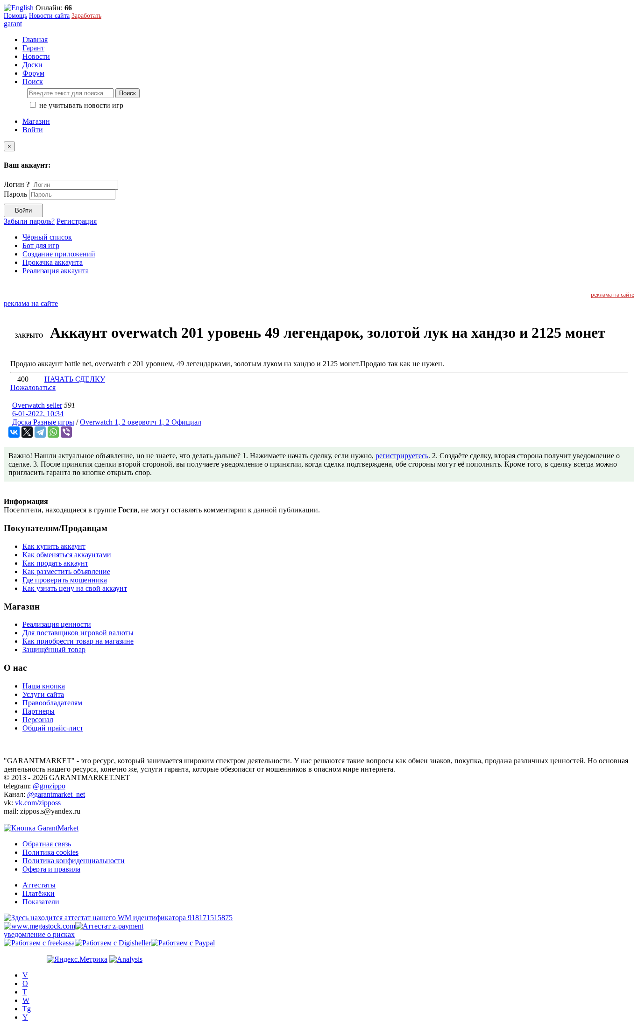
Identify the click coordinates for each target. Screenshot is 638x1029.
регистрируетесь (402, 456)
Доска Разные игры (43, 422)
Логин (17, 184)
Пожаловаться (33, 387)
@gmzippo (49, 786)
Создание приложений (58, 254)
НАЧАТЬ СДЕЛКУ (74, 379)
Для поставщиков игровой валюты (78, 633)
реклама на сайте (612, 294)
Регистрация (77, 221)
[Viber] (66, 432)
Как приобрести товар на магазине (78, 641)
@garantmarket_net (56, 794)
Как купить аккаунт (53, 546)
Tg (26, 1009)
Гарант (33, 48)
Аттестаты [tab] (39, 885)
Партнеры (38, 711)
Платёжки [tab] (38, 893)
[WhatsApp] (53, 432)
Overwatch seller (37, 405)
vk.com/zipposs (38, 803)
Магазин (36, 121)
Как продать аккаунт (55, 563)
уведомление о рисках (39, 934)
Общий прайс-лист (52, 728)
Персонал (37, 720)
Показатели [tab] (40, 902)
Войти (32, 130)
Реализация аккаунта (55, 271)
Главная (35, 39)
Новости (36, 56)
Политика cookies (50, 852)
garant (13, 24)
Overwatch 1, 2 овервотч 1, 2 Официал (140, 422)
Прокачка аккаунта (52, 262)
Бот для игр (40, 245)
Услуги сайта (43, 694)
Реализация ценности (56, 624)
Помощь (15, 15)
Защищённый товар (53, 649)
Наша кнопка (43, 686)
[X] (27, 432)
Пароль (15, 194)
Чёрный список (47, 237)
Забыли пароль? (29, 221)
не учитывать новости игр (80, 105)
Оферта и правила (51, 869)
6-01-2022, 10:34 (38, 414)
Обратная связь (46, 844)
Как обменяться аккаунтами (66, 555)
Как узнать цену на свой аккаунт (74, 588)
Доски (32, 65)
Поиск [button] (32, 81)
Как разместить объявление (66, 571)
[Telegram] (40, 432)
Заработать (86, 15)
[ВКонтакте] (14, 432)
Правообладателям (52, 703)
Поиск (127, 93)
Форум (33, 73)
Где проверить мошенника (64, 580)
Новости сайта (49, 15)
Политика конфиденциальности (73, 861)
